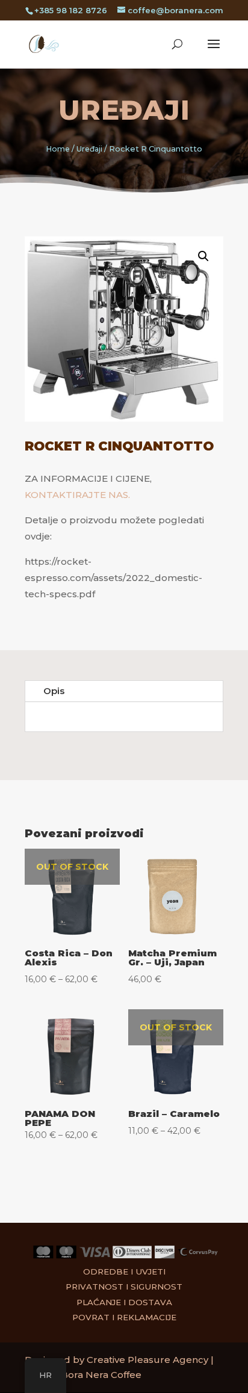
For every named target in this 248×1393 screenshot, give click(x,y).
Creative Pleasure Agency (147, 1359)
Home (58, 148)
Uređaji (124, 109)
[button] (203, 256)
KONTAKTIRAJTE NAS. (77, 494)
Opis (53, 690)
